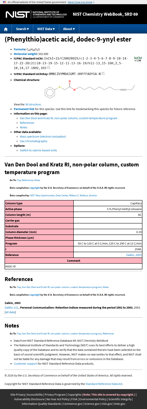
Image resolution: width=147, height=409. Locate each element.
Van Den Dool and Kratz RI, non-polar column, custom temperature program (68, 118)
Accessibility (35, 394)
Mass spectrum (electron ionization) (43, 136)
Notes (23, 127)
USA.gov (106, 404)
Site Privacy (17, 394)
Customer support (25, 363)
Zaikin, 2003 (134, 255)
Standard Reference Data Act (104, 384)
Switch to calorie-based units (38, 150)
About (67, 29)
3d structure (33, 104)
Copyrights (75, 394)
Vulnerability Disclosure (29, 399)
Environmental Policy (92, 399)
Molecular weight (25, 54)
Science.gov (92, 404)
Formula (19, 49)
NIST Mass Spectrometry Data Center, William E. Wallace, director (63, 195)
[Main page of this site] (6, 28)
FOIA (74, 399)
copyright (34, 187)
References (27, 123)
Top (19, 180)
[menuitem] (6, 28)
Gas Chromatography (33, 141)
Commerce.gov (72, 404)
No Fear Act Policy (58, 399)
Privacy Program (55, 394)
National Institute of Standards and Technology (36, 14)
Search (21, 29)
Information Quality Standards (41, 404)
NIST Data (44, 29)
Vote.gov (119, 404)
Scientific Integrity (119, 399)
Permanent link (24, 109)
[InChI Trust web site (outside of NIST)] (138, 61)
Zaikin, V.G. (12, 307)
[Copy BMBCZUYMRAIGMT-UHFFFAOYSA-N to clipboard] (103, 74)
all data (10, 312)
